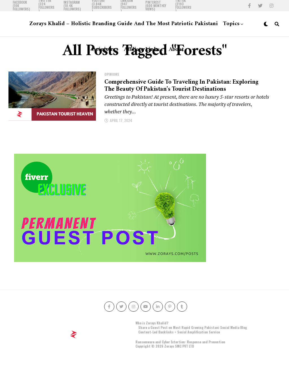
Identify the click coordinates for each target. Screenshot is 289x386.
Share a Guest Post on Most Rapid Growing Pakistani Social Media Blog (192, 327)
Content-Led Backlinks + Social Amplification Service (179, 331)
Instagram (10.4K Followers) (72, 6)
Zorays (169, 346)
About (176, 50)
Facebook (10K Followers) (21, 6)
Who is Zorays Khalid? (151, 322)
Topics (231, 24)
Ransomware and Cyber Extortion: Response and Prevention (180, 341)
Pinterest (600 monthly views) (155, 6)
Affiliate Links (141, 50)
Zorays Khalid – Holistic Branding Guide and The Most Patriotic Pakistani (123, 24)
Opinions (103, 50)
